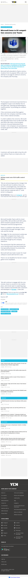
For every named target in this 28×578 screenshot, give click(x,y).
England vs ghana (14, 309)
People (2, 387)
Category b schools (5, 313)
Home (2, 24)
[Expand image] (27, 38)
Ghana (2, 380)
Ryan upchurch (4, 309)
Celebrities (3, 393)
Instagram (19, 195)
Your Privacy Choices (15, 577)
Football (2, 366)
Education (3, 373)
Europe (14, 289)
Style (2, 435)
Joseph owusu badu (5, 311)
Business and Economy (10, 24)
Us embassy (14, 311)
